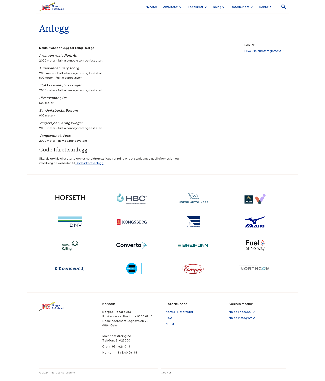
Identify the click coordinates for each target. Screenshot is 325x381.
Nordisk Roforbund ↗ (181, 311)
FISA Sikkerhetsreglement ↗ (264, 50)
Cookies (166, 372)
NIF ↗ (170, 323)
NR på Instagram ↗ (242, 317)
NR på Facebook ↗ (242, 311)
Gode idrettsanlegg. (89, 163)
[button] (172, 7)
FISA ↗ (171, 317)
